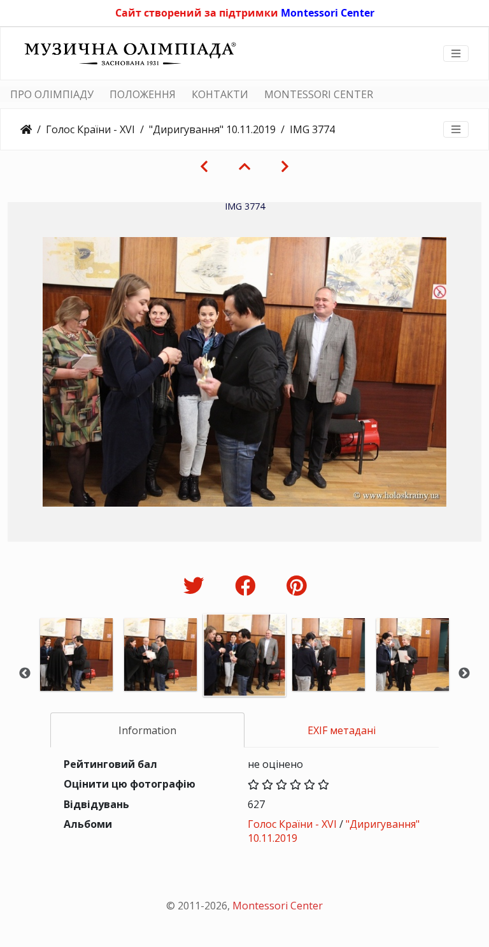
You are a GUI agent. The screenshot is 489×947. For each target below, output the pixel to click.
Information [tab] (147, 730)
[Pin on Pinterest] (296, 585)
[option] (76, 672)
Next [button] (464, 673)
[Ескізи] (244, 166)
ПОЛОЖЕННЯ (143, 94)
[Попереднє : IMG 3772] (204, 166)
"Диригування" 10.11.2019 (212, 129)
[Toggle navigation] (456, 53)
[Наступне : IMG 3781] (285, 166)
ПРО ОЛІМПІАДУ (52, 94)
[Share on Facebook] (248, 585)
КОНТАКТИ (220, 94)
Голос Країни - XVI (90, 129)
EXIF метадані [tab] (342, 730)
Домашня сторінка (26, 129)
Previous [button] (24, 673)
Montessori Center (327, 13)
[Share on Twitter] (196, 585)
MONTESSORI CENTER (318, 94)
